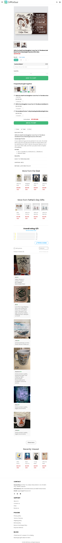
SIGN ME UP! (31, 274)
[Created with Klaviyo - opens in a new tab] (31, 284)
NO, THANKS (31, 279)
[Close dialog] (41, 260)
